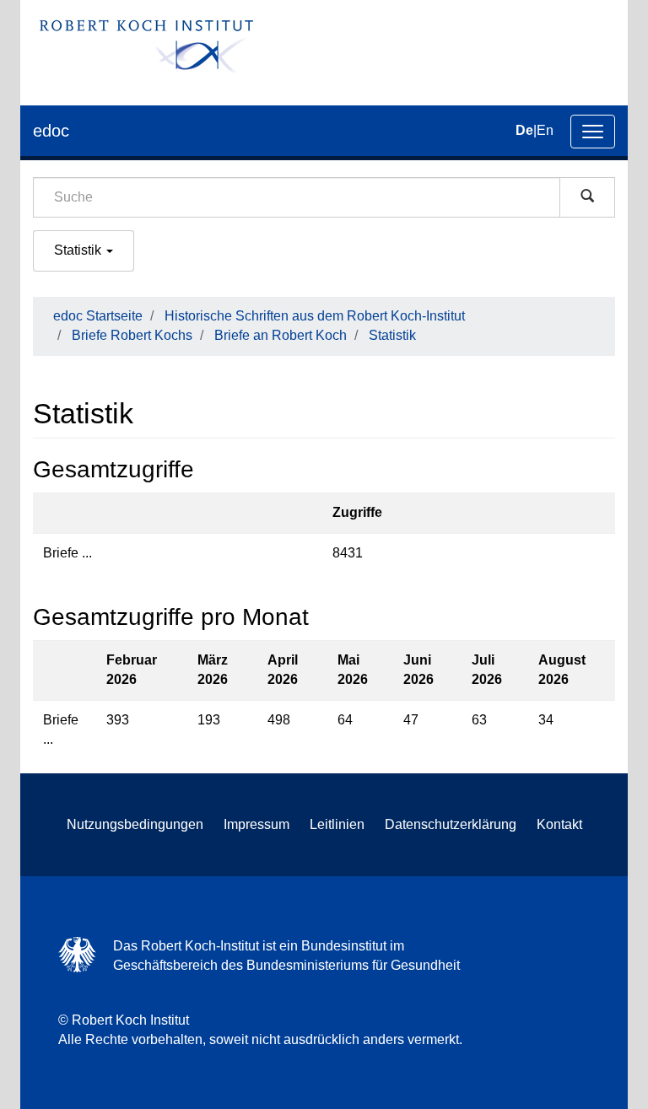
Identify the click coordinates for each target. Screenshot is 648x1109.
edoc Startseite (98, 316)
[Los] (587, 197)
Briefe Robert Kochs (132, 335)
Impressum (256, 824)
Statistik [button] (79, 250)
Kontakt (559, 824)
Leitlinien (337, 824)
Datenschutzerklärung (450, 824)
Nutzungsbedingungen (135, 824)
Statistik (392, 335)
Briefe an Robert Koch (280, 335)
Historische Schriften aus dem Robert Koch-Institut (315, 316)
